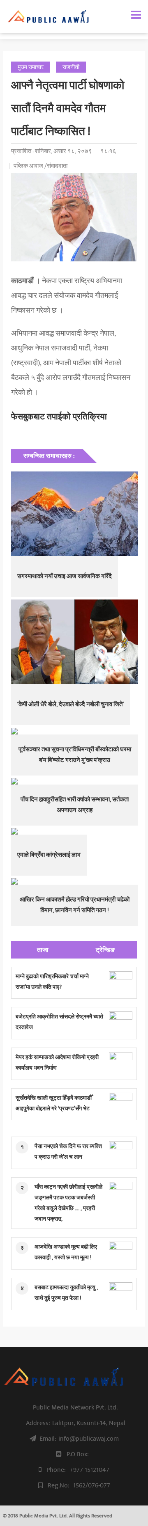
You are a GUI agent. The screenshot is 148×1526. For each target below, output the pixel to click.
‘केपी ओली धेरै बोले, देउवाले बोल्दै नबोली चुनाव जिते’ (70, 704)
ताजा (43, 950)
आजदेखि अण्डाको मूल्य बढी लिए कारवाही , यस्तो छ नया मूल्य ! (66, 1252)
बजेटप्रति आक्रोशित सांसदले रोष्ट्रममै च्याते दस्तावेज (59, 1022)
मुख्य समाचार (31, 67)
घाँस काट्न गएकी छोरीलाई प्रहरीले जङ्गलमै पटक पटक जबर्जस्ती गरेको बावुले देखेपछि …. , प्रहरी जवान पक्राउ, (68, 1203)
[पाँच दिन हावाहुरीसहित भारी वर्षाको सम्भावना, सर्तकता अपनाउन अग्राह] (74, 781)
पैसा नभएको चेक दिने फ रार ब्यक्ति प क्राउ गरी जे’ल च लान (68, 1152)
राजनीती (70, 67)
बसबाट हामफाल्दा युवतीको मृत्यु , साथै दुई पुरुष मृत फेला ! (66, 1293)
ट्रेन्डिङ (105, 950)
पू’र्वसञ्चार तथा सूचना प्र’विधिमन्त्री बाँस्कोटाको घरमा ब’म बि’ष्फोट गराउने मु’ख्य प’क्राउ (74, 754)
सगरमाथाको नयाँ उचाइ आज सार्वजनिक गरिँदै (64, 576)
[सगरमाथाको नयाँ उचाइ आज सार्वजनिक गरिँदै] (74, 513)
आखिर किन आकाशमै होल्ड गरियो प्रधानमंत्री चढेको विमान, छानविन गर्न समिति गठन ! (75, 905)
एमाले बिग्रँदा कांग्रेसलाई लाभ (49, 855)
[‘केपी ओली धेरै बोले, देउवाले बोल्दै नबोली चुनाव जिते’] (74, 641)
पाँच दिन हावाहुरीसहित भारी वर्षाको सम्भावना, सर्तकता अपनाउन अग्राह (75, 804)
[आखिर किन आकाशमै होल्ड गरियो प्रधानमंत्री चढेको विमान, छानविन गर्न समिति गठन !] (74, 881)
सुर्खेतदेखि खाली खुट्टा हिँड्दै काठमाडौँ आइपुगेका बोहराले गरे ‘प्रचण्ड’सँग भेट (54, 1103)
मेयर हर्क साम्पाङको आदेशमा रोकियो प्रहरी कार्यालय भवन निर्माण (57, 1062)
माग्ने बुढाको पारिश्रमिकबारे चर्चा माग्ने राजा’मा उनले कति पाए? (52, 982)
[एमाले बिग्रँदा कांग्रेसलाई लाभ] (74, 831)
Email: (79, 1438)
